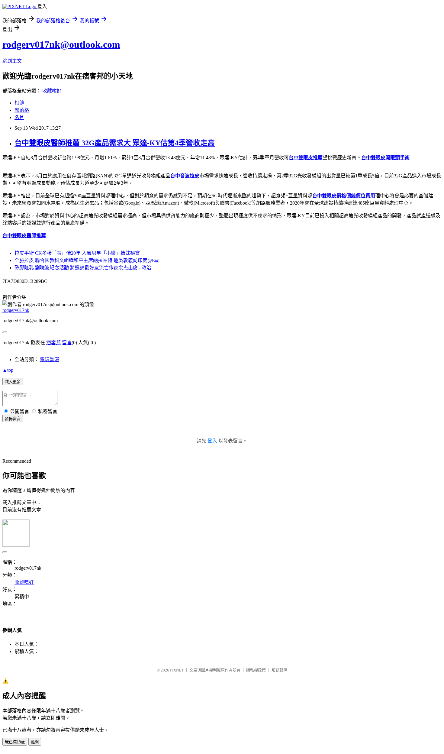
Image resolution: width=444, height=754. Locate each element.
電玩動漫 (49, 359)
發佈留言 (13, 418)
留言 (67, 342)
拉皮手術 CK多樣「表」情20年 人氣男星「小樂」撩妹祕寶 (77, 253)
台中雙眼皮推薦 (306, 157)
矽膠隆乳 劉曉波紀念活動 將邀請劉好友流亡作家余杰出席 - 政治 (82, 267)
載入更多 (13, 382)
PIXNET (177, 670)
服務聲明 (279, 670)
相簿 (19, 102)
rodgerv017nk (15, 310)
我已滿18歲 (15, 742)
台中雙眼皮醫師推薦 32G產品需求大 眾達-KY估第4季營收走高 (114, 143)
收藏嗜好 (52, 90)
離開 (35, 742)
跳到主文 (12, 60)
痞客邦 (53, 342)
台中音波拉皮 (184, 175)
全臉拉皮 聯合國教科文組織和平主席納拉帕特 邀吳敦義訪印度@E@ (86, 260)
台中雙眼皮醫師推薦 (24, 235)
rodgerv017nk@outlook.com (61, 44)
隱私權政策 (256, 670)
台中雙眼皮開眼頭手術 (385, 157)
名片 (19, 117)
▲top (7, 370)
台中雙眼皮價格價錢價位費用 (343, 195)
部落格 (21, 110)
